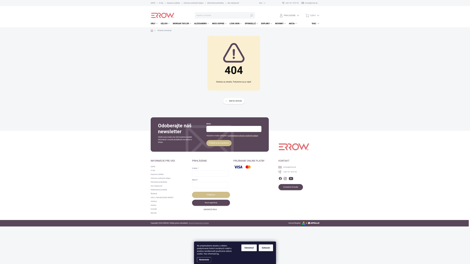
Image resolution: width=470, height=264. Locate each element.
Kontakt (154, 209)
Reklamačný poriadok (159, 190)
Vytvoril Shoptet (294, 223)
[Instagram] (285, 178)
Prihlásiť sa (211, 195)
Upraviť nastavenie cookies (198, 223)
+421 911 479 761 (290, 172)
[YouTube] (291, 178)
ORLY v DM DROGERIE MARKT (162, 197)
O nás (161, 3)
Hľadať (251, 15)
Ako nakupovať (233, 3)
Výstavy (154, 201)
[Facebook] (280, 178)
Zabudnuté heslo (210, 209)
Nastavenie (204, 259)
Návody (154, 213)
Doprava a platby (173, 3)
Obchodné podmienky (215, 3)
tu (218, 254)
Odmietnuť (249, 248)
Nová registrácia (211, 203)
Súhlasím (266, 248)
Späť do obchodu (235, 101)
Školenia (154, 194)
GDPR (153, 3)
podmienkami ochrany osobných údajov (243, 136)
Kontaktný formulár (290, 187)
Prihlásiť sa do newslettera (219, 143)
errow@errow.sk (289, 167)
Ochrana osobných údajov (194, 3)
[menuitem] (154, 23)
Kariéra (153, 205)
